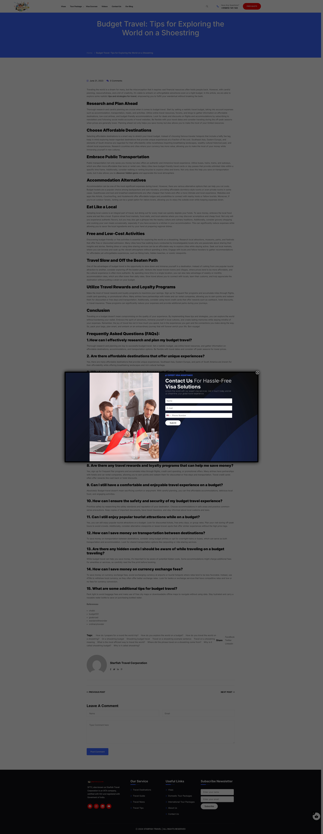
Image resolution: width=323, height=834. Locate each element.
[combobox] (168, 415)
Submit (173, 423)
